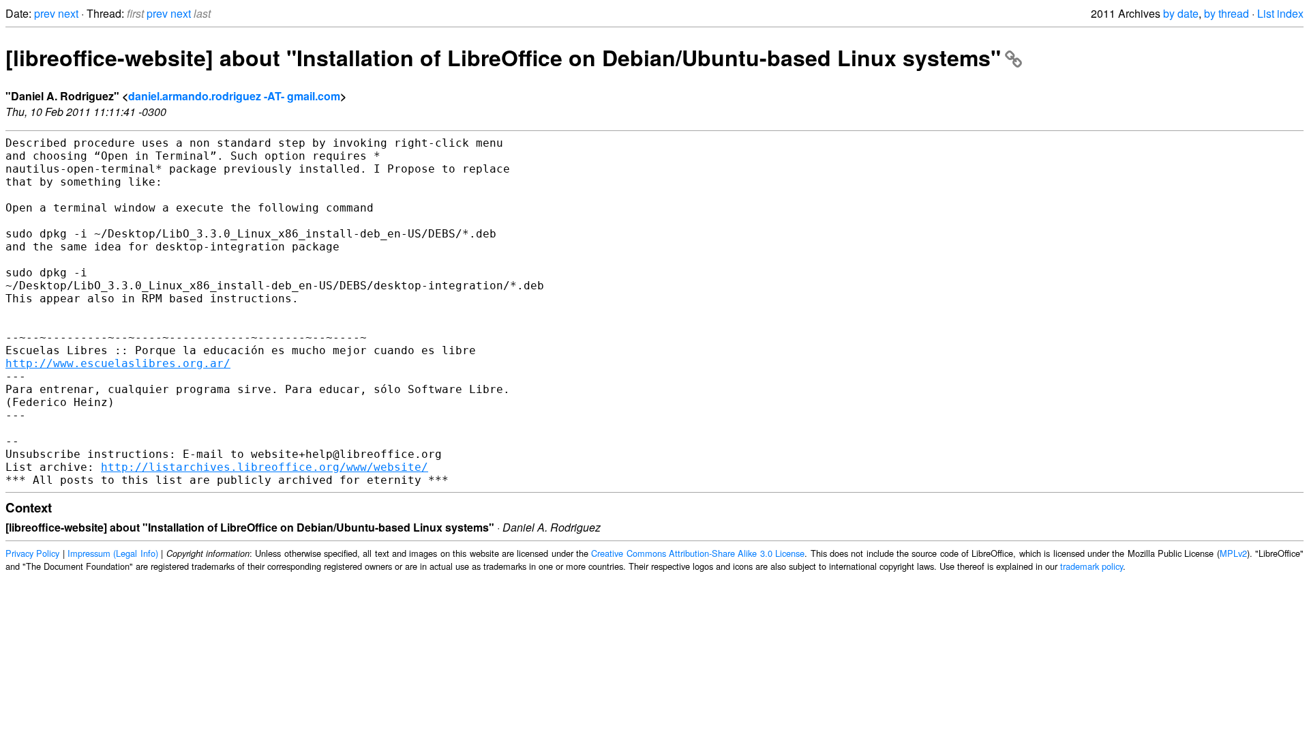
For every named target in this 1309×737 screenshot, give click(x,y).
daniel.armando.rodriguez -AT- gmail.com (234, 96)
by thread (1226, 13)
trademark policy (1091, 566)
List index (1280, 13)
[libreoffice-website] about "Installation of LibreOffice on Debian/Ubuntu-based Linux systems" (503, 57)
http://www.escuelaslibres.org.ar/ (117, 363)
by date (1181, 13)
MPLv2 (1233, 553)
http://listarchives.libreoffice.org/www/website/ (264, 467)
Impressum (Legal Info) (112, 553)
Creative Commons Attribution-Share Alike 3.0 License (697, 553)
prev (44, 13)
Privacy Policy (32, 553)
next (68, 13)
